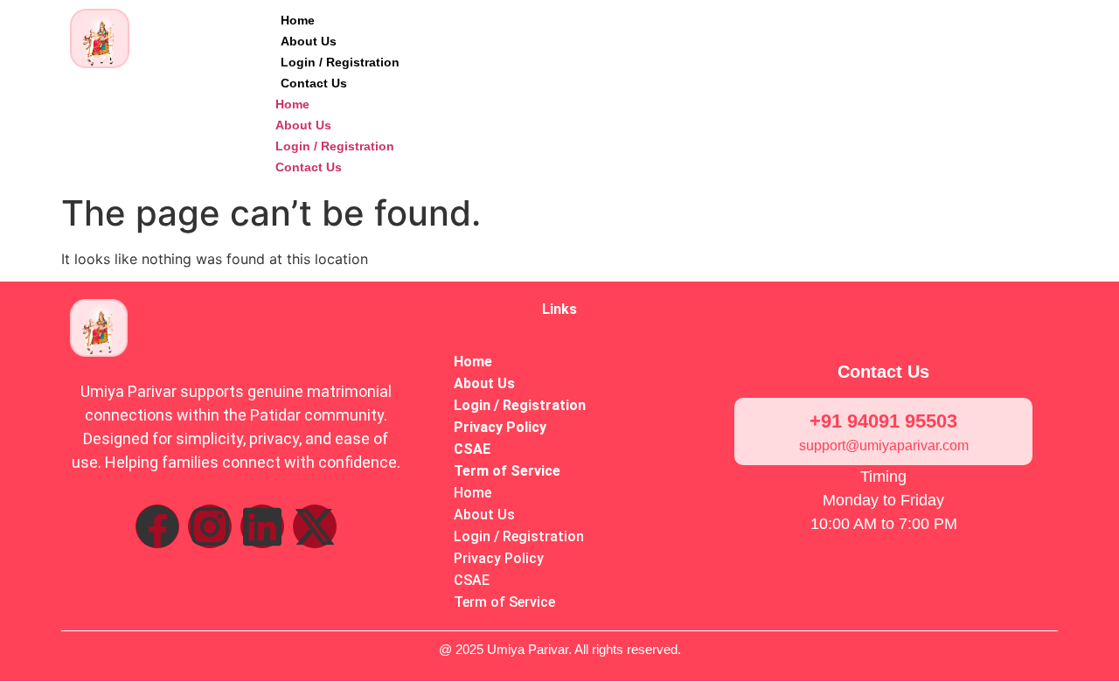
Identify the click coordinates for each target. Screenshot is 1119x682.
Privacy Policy (500, 427)
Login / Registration (340, 62)
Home (298, 20)
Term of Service (507, 471)
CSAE (472, 449)
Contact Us (314, 83)
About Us (309, 41)
